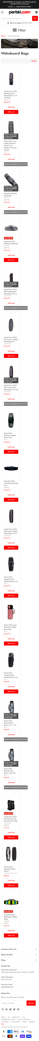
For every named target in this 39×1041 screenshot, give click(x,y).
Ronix (5, 152)
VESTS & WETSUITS (23, 1019)
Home (3, 36)
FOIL (23, 1017)
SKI (9, 1017)
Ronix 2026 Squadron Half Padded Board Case (11, 579)
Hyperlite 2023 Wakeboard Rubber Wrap (10, 917)
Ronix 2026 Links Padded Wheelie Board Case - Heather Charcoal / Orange (10, 145)
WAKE (3, 1017)
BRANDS (32, 1022)
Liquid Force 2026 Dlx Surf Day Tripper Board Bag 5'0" (11, 339)
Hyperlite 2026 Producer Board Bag (11, 242)
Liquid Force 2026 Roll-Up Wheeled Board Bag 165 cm (10, 291)
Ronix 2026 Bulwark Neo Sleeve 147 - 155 (10, 723)
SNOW (25, 1022)
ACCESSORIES (15, 1022)
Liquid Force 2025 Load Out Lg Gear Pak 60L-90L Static (10, 819)
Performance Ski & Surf (10, 873)
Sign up (31, 1003)
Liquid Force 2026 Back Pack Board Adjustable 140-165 (11, 387)
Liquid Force (7, 100)
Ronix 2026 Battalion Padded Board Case (10, 435)
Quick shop (11, 107)
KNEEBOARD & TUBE (8, 1019)
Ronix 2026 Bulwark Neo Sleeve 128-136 (10, 771)
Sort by (34, 61)
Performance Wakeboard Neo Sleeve (9, 869)
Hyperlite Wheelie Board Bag (10, 195)
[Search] (35, 18)
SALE (2, 1024)
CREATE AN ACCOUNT (23, 7)
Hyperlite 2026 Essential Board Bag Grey (11, 483)
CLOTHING (4, 1022)
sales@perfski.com (7, 987)
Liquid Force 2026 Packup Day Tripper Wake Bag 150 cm (11, 531)
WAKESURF (16, 1017)
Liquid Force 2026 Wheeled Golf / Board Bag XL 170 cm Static (10, 94)
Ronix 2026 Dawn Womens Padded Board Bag (10, 627)
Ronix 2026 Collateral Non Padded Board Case (11, 675)
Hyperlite (6, 197)
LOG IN (10, 7)
